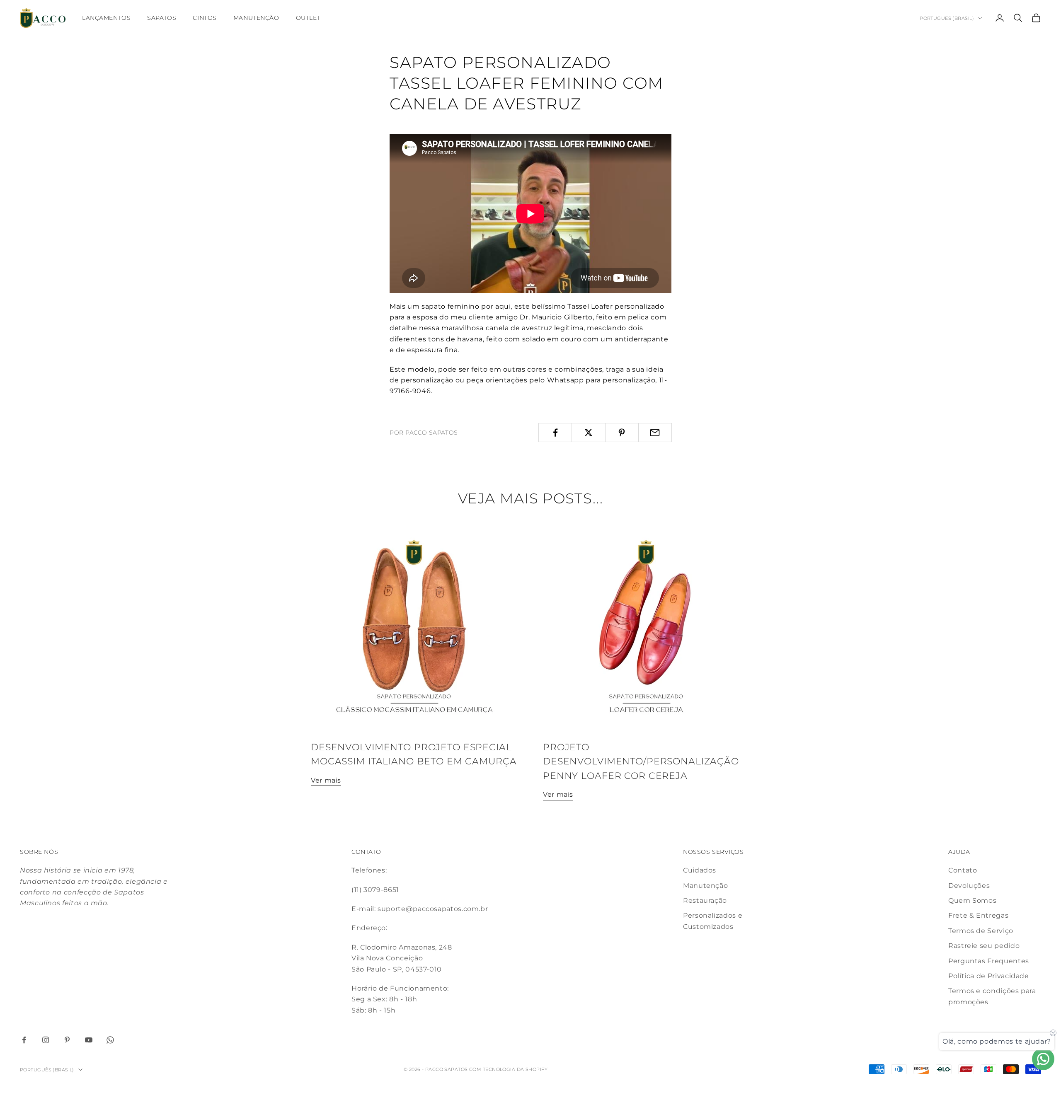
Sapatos (161, 18)
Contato (962, 870)
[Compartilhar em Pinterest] (622, 432)
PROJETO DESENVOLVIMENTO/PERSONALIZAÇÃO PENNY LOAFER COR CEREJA (641, 761)
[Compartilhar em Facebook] (555, 432)
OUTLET (308, 18)
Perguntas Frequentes (988, 961)
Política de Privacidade (988, 976)
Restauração (705, 900)
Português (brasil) (947, 18)
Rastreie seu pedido (984, 946)
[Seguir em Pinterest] (67, 1040)
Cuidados (699, 870)
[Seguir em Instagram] (45, 1040)
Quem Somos (972, 900)
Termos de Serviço (980, 931)
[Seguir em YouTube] (89, 1040)
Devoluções (969, 886)
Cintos (204, 18)
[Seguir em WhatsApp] (110, 1040)
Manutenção (256, 18)
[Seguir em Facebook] (24, 1040)
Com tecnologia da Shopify (508, 1069)
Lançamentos (106, 18)
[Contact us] (1043, 1059)
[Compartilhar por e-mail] (655, 432)
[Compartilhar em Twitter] (588, 432)
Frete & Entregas (978, 915)
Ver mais (326, 780)
